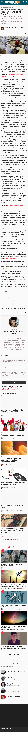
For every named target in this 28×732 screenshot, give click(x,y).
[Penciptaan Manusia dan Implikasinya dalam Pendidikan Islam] (14, 448)
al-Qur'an (4, 298)
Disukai (11, 666)
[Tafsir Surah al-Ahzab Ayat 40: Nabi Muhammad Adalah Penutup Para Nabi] (14, 576)
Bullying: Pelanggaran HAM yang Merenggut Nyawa (12, 564)
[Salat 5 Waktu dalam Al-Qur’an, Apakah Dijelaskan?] (14, 597)
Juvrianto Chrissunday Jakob (16, 671)
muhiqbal (9, 690)
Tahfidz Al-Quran (19, 304)
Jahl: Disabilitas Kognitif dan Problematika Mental (13, 484)
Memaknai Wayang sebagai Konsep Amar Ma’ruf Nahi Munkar (12, 530)
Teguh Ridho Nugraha (13, 696)
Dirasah (4, 7)
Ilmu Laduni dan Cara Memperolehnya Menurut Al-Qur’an (13, 626)
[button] (2, 2)
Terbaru (3, 666)
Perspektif (11, 7)
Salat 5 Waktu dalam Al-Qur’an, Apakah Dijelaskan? (14, 606)
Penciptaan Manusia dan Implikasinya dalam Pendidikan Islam (11, 460)
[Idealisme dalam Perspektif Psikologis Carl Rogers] (14, 402)
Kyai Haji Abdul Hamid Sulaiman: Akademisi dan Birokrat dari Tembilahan (14, 647)
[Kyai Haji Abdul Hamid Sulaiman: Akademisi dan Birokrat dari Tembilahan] (14, 638)
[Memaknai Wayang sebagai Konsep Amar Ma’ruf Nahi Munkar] (14, 520)
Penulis (14, 663)
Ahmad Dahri (11, 677)
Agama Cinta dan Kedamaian (13, 435)
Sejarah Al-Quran (20, 301)
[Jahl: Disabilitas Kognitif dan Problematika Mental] (14, 474)
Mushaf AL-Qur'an (7, 301)
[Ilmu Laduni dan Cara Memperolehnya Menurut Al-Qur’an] (14, 618)
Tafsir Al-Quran (6, 304)
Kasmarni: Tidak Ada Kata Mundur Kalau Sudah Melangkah (8, 721)
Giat (7, 666)
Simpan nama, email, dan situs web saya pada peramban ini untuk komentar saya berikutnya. (13, 373)
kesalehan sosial (15, 298)
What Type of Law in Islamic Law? (12, 506)
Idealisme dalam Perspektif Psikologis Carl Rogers (12, 411)
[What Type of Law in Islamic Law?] (14, 497)
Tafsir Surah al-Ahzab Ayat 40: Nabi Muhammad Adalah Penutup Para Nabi (13, 585)
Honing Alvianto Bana (13, 684)
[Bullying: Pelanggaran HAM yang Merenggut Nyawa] (14, 556)
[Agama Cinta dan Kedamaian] (14, 424)
